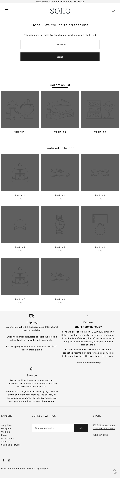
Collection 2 (60, 132)
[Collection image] (20, 109)
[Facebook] (3, 460)
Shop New (6, 425)
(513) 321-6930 (100, 435)
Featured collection (60, 148)
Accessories (7, 438)
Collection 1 (19, 132)
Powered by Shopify (37, 468)
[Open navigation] (6, 11)
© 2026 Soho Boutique (13, 468)
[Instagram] (9, 460)
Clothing (5, 432)
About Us (6, 441)
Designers (6, 428)
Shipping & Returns (11, 445)
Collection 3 (100, 132)
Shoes (4, 435)
